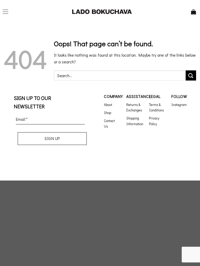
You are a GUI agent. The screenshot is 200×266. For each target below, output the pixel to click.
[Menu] (7, 11)
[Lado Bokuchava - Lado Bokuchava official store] (102, 11)
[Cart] (193, 11)
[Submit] (191, 75)
